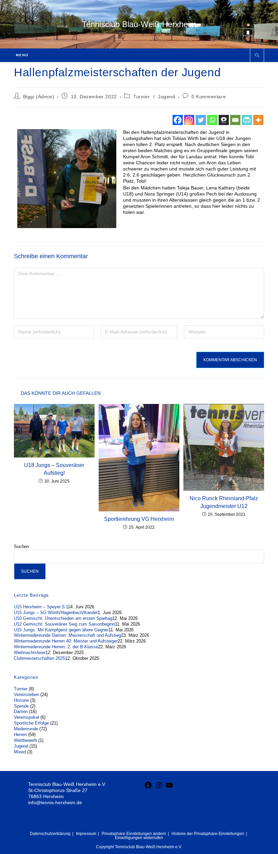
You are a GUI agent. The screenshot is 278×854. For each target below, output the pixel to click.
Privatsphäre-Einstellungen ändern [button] (134, 833)
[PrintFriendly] (247, 120)
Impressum (86, 833)
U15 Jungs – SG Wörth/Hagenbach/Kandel (56, 612)
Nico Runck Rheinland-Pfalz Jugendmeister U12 (224, 502)
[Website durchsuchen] (257, 56)
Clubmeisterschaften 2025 (39, 658)
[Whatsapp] (212, 120)
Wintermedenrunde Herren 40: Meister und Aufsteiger (66, 641)
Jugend (166, 96)
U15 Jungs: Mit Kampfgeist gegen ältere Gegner (61, 629)
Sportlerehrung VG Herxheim (139, 519)
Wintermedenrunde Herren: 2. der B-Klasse (56, 646)
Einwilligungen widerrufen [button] (139, 837)
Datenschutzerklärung (50, 833)
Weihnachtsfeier (29, 652)
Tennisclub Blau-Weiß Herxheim (139, 24)
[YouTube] (169, 787)
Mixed (20, 751)
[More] (258, 120)
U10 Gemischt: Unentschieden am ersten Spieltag (63, 618)
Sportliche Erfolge (31, 723)
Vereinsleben (26, 694)
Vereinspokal (26, 717)
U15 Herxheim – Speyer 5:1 (41, 606)
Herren (20, 734)
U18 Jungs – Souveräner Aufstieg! (54, 468)
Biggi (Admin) (39, 96)
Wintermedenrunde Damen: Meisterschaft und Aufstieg (67, 635)
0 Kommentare (209, 96)
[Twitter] (201, 120)
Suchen (21, 546)
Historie (21, 700)
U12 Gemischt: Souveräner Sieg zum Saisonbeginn (64, 624)
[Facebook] (178, 120)
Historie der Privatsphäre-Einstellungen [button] (208, 833)
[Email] (235, 120)
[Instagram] (189, 120)
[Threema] (224, 120)
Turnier (141, 96)
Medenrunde (26, 728)
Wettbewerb (25, 740)
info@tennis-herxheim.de (55, 802)
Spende (21, 706)
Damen (21, 711)
